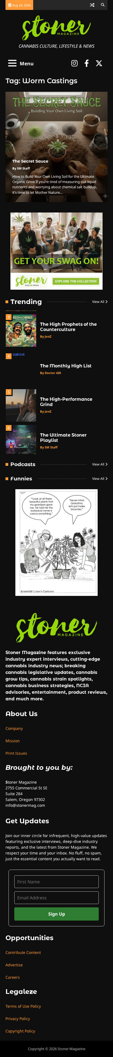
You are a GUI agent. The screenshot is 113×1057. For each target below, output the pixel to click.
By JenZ (45, 336)
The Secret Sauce (30, 161)
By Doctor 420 (50, 373)
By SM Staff (21, 168)
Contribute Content (23, 952)
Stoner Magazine (71, 1048)
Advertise (14, 964)
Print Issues (16, 753)
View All (98, 301)
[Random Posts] (92, 5)
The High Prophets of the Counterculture (68, 327)
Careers (12, 977)
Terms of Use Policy (23, 1006)
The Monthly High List (66, 366)
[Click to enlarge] (56, 542)
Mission (12, 740)
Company (14, 728)
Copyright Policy (20, 1031)
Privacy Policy (17, 1018)
